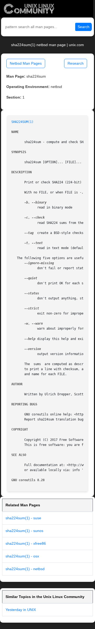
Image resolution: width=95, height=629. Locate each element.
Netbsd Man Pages (26, 63)
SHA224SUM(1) (22, 122)
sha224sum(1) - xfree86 (26, 543)
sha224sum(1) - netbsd (25, 569)
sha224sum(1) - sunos (24, 531)
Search (83, 27)
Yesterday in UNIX (21, 610)
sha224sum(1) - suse (23, 518)
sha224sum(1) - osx (22, 556)
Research (76, 63)
